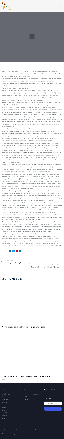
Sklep (3, 410)
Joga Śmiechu (6, 394)
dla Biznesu (5, 399)
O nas (3, 397)
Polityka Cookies (27, 429)
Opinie (4, 405)
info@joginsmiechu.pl (29, 399)
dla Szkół (5, 402)
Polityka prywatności (16, 429)
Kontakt (4, 415)
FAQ (8, 429)
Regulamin (36, 429)
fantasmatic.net (21, 434)
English (4, 418)
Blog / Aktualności (7, 413)
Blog (3, 330)
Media (4, 407)
